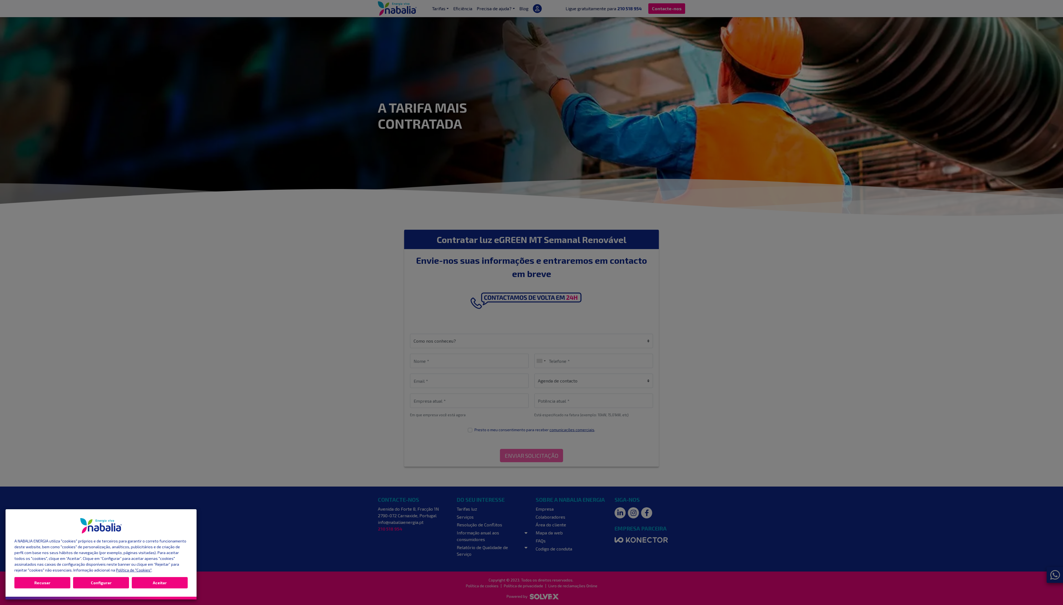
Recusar (42, 582)
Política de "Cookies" (133, 570)
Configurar (101, 582)
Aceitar (160, 582)
